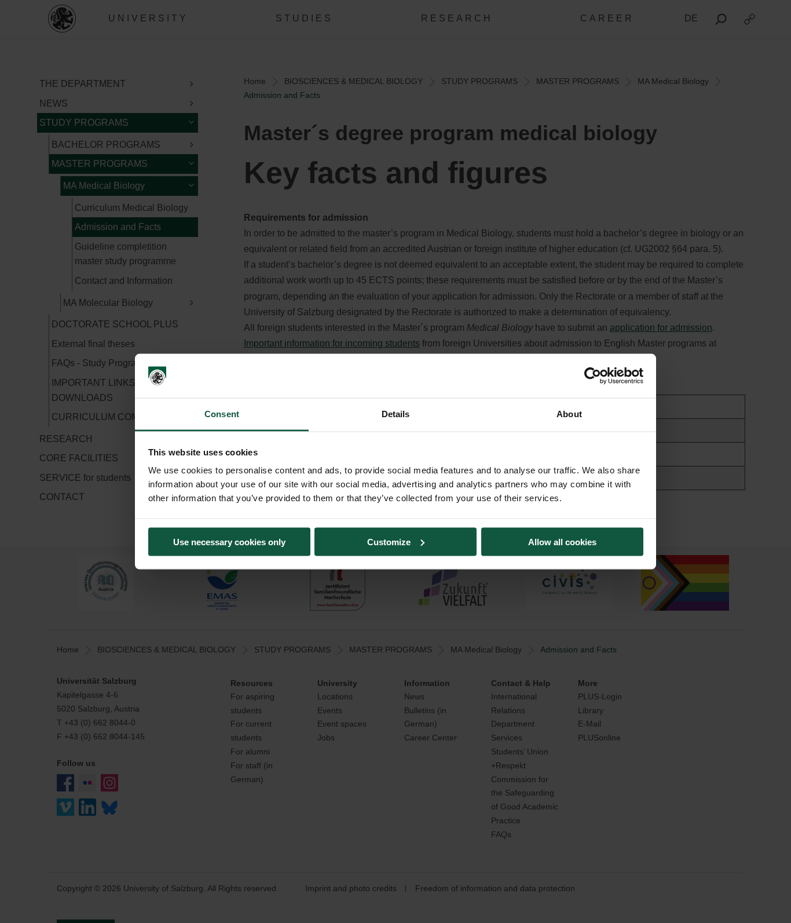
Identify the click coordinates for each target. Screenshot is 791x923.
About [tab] (569, 414)
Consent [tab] (221, 414)
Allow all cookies (562, 541)
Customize (389, 541)
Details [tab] (396, 414)
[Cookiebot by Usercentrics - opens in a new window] (592, 376)
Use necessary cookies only (229, 541)
